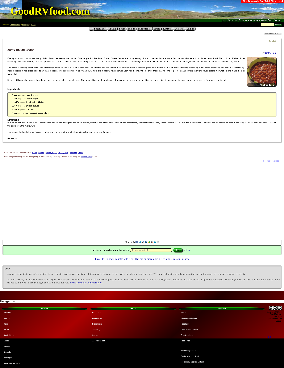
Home (183, 313)
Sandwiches (144, 28)
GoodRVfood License (189, 330)
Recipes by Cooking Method (192, 362)
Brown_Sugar (51, 153)
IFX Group (279, 320)
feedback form (86, 157)
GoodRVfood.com (50, 11)
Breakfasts (99, 28)
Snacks (112, 28)
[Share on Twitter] (140, 242)
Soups (157, 28)
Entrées (167, 28)
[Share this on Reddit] (152, 242)
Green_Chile (63, 153)
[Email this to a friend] (158, 242)
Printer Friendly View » (273, 33)
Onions (41, 153)
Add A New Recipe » (12, 363)
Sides (33, 25)
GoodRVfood (15, 25)
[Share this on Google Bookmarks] (149, 242)
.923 (268, 337)
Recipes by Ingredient (190, 356)
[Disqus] (142, 199)
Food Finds (185, 341)
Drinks (190, 28)
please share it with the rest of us (86, 282)
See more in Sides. (271, 161)
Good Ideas (97, 318)
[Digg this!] (146, 242)
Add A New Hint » (99, 341)
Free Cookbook (187, 335)
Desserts (179, 28)
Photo (80, 153)
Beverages (8, 358)
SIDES (272, 41)
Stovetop (73, 153)
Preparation (97, 324)
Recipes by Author (188, 351)
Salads (131, 28)
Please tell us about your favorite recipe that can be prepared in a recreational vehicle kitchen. (142, 259)
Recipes (25, 25)
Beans (34, 153)
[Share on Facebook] (136, 242)
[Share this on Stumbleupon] (155, 242)
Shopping (96, 330)
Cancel (189, 250)
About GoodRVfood (189, 318)
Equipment (96, 313)
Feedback (185, 324)
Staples (95, 335)
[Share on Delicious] (143, 242)
